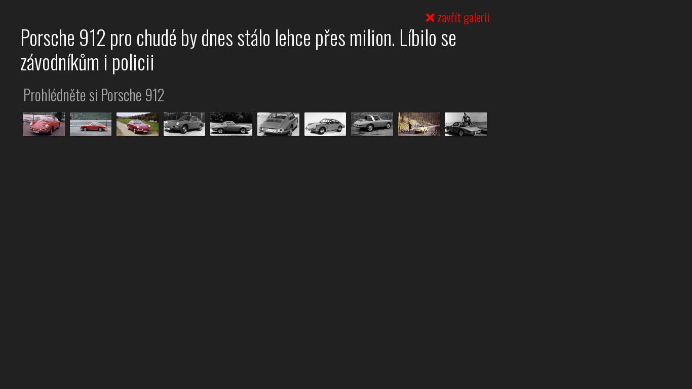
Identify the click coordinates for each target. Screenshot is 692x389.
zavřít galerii (462, 17)
